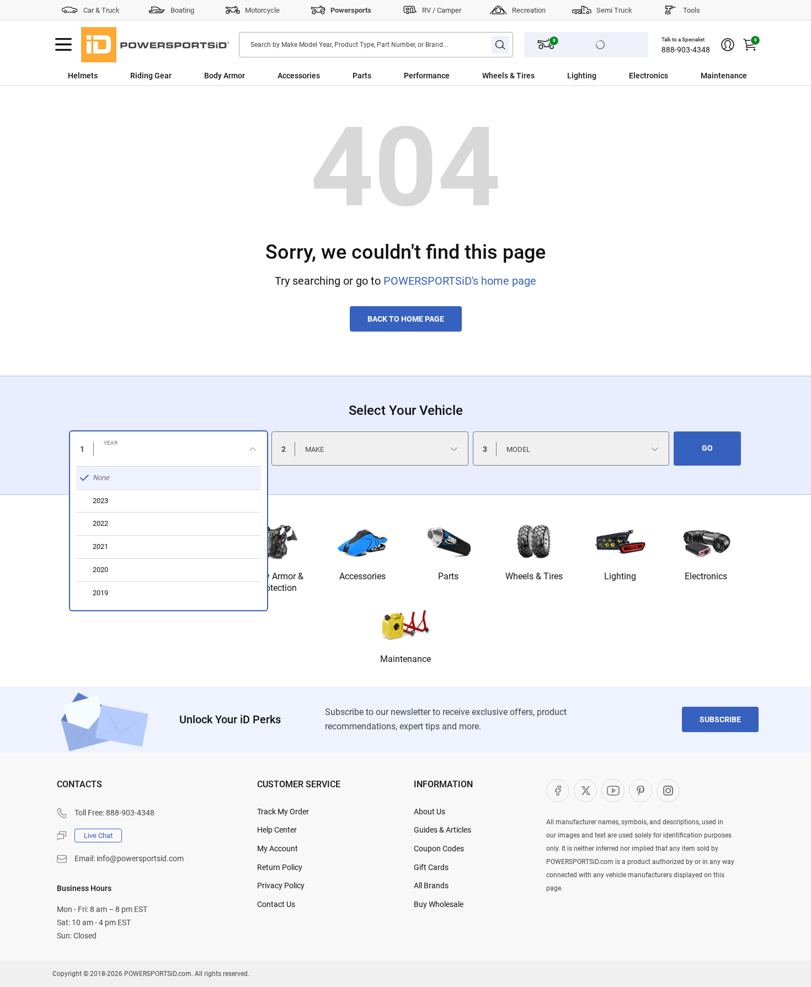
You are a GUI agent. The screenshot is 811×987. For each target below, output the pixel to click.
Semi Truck (614, 10)
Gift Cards (431, 867)
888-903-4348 (685, 49)
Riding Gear (151, 75)
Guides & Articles (442, 829)
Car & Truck (101, 10)
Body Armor (224, 75)
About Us (429, 811)
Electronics (648, 75)
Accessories (299, 75)
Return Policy (279, 867)
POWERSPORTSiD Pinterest (640, 790)
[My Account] (728, 44)
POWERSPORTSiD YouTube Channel (613, 790)
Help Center (277, 829)
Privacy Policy (281, 885)
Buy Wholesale (438, 904)
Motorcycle (262, 10)
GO (707, 448)
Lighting (581, 75)
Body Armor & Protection (276, 582)
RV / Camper (441, 10)
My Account (277, 848)
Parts (362, 75)
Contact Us (276, 904)
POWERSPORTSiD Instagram (668, 790)
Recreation (529, 10)
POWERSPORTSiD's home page (459, 280)
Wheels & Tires (508, 75)
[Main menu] (63, 44)
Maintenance (724, 75)
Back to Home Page (405, 318)
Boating (182, 10)
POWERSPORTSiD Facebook (557, 790)
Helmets (83, 75)
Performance (427, 75)
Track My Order (283, 811)
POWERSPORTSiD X (585, 790)
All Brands (431, 885)
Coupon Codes (439, 848)
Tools (691, 10)
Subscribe (720, 719)
